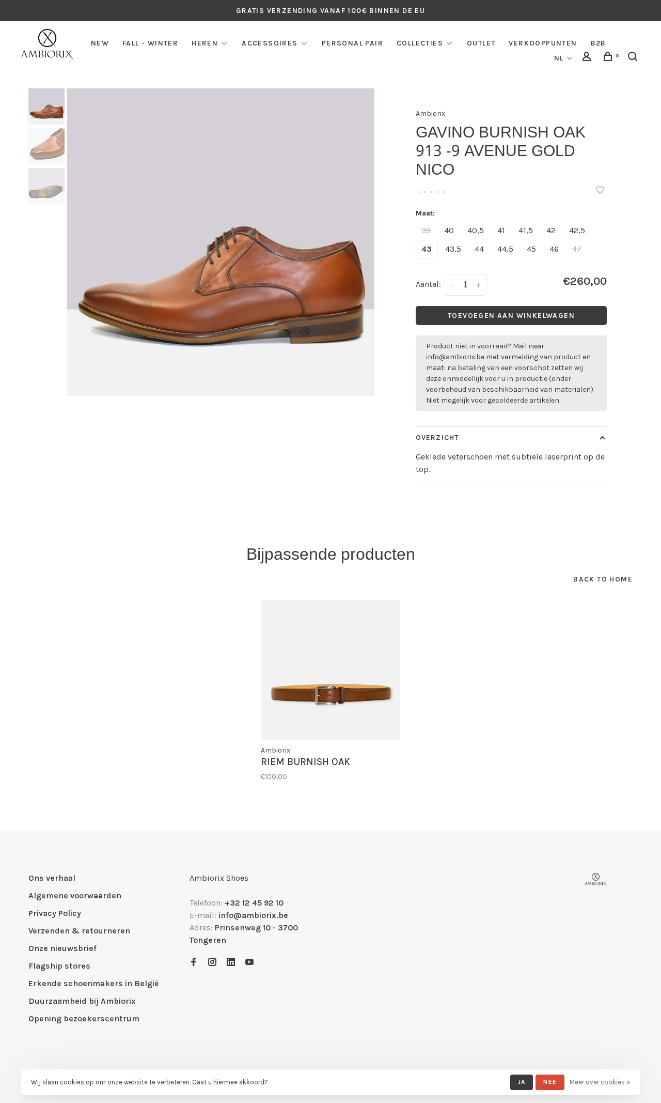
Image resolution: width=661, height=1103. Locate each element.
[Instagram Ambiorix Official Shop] (212, 963)
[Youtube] (249, 963)
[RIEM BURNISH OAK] (330, 670)
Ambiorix (430, 113)
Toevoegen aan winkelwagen (511, 315)
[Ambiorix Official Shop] (596, 879)
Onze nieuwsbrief (62, 948)
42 (551, 230)
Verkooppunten (543, 43)
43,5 (453, 249)
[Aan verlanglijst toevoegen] (600, 191)
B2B (598, 43)
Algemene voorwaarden (74, 895)
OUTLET (481, 43)
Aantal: (428, 284)
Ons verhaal (51, 878)
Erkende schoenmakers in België (93, 983)
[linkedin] (231, 963)
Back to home (603, 579)
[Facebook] (194, 963)
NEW (100, 43)
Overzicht (437, 437)
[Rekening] (588, 58)
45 (531, 249)
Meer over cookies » (600, 1082)
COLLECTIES (420, 43)
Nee (550, 1081)
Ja (521, 1081)
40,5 (475, 230)
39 (426, 230)
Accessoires (269, 43)
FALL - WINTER (150, 43)
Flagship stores (59, 966)
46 (554, 249)
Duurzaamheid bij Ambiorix (82, 1001)
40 (449, 230)
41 (501, 230)
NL (559, 58)
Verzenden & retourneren (79, 931)
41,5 (525, 230)
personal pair (352, 43)
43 (426, 249)
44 (479, 249)
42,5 (577, 230)
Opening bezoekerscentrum (83, 1018)
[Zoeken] (634, 58)
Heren (205, 43)
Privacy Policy (54, 913)
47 (576, 249)
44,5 (505, 249)
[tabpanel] (220, 242)
